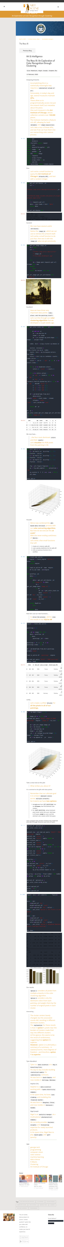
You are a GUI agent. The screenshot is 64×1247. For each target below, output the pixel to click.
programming (34, 1208)
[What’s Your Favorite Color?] (40, 1178)
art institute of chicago (27, 1201)
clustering (40, 1201)
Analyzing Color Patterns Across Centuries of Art (53, 1184)
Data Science (33, 39)
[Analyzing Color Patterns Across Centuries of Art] (55, 1178)
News (38, 39)
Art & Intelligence (24, 1183)
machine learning (22, 1208)
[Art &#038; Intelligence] (25, 1178)
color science (51, 1201)
